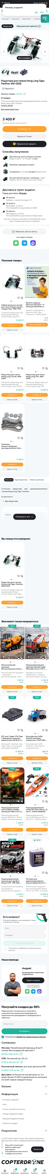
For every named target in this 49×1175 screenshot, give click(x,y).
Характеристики (21, 480)
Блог (5, 1104)
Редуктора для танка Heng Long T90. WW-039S (35, 376)
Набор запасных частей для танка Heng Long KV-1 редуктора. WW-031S (12, 307)
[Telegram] (24, 245)
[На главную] (24, 1162)
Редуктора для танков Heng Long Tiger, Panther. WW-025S (12, 584)
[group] (24, 46)
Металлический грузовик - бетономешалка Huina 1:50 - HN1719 (11, 667)
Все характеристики (10, 109)
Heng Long (7, 26)
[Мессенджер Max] (33, 245)
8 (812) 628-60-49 (10, 1062)
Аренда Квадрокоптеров (13, 1118)
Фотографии (24, 58)
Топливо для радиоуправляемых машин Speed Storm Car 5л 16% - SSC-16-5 (36, 881)
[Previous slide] (4, 51)
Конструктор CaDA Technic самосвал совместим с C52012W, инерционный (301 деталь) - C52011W (35, 738)
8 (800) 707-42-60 (10, 1070)
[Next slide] (44, 51)
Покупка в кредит (10, 1123)
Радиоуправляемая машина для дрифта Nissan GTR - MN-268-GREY (10, 881)
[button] (12, 301)
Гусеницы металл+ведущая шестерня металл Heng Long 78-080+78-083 (11, 446)
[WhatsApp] (16, 245)
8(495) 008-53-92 (10, 1054)
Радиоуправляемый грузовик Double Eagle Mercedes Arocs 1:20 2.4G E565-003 (37, 667)
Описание (9, 480)
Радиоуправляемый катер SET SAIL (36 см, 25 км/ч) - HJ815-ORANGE (36, 810)
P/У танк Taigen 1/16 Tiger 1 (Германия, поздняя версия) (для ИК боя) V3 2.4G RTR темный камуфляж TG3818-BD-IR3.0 (12, 738)
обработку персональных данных (31, 1037)
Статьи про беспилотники (14, 1109)
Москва (23, 193)
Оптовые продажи (11, 1100)
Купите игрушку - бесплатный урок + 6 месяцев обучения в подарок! (35, 305)
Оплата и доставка (37, 480)
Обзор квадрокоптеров (13, 1114)
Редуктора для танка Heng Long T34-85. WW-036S (11, 376)
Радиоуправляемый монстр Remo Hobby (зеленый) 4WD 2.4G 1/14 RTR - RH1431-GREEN (11, 810)
